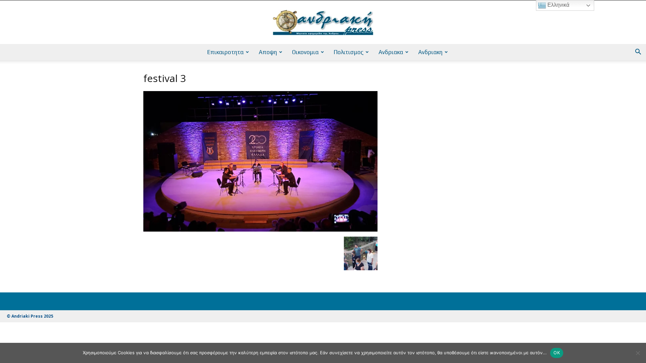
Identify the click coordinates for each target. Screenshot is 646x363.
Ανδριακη (430, 52)
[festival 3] (260, 230)
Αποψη (268, 52)
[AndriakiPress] (323, 22)
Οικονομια (305, 52)
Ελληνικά (557, 5)
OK (556, 352)
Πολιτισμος (348, 52)
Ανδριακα (391, 52)
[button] (638, 52)
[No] (637, 353)
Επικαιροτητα (225, 52)
